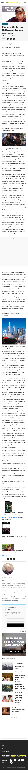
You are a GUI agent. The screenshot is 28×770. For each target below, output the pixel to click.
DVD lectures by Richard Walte (10, 517)
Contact (4, 748)
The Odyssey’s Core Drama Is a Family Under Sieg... (20, 665)
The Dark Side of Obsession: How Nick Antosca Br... (20, 676)
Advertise (4, 746)
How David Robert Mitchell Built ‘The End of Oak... (20, 687)
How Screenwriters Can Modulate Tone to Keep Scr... (18, 709)
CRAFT (5, 24)
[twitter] (10, 39)
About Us (4, 743)
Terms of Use (5, 751)
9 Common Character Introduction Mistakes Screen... (19, 699)
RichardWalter (8, 33)
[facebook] (7, 39)
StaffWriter (19, 671)
